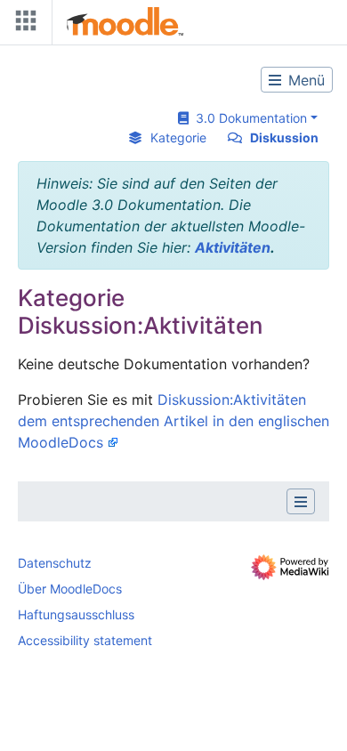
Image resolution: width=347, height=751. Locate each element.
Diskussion (284, 137)
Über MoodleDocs (70, 588)
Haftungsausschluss (76, 614)
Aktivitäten (232, 247)
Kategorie (178, 137)
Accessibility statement (85, 640)
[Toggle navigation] (22, 24)
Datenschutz (55, 562)
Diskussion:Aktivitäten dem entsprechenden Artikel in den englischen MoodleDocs (173, 421)
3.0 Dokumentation (248, 117)
